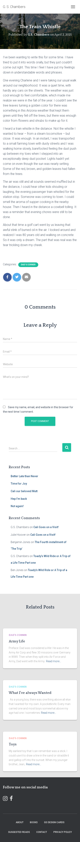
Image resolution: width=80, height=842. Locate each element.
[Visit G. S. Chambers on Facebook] (11, 799)
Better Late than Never (24, 476)
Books (34, 822)
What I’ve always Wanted (30, 693)
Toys (13, 744)
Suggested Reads (19, 832)
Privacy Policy (62, 832)
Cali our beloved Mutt (24, 491)
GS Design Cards (54, 822)
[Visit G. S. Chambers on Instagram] (5, 799)
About (19, 822)
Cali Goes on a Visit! (46, 527)
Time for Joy (19, 483)
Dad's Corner (28, 265)
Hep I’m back (19, 498)
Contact (41, 832)
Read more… (53, 661)
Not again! (17, 506)
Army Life (17, 641)
